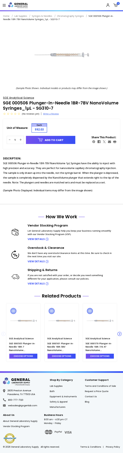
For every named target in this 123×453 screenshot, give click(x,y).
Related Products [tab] (61, 296)
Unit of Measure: (17, 128)
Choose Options (23, 356)
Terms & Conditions (90, 446)
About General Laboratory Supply (20, 421)
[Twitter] (104, 142)
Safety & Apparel (59, 401)
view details (36, 239)
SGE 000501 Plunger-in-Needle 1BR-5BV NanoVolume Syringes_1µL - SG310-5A (61, 347)
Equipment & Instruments (63, 396)
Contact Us (91, 396)
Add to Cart (53, 140)
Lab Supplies (56, 386)
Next (119, 334)
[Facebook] (99, 142)
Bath (52, 391)
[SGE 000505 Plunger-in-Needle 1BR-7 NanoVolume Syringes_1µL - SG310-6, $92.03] (23, 321)
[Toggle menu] (4, 5)
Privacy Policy (113, 446)
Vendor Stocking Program (16, 426)
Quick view (13, 311)
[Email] (109, 142)
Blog (87, 401)
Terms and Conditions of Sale (100, 386)
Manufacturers (57, 407)
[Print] (114, 142)
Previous (3, 334)
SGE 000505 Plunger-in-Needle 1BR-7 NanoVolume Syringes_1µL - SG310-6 (22, 347)
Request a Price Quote (96, 391)
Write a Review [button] (51, 113)
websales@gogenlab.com (22, 405)
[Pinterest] (93, 142)
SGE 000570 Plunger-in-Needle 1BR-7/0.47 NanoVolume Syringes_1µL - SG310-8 (99, 347)
